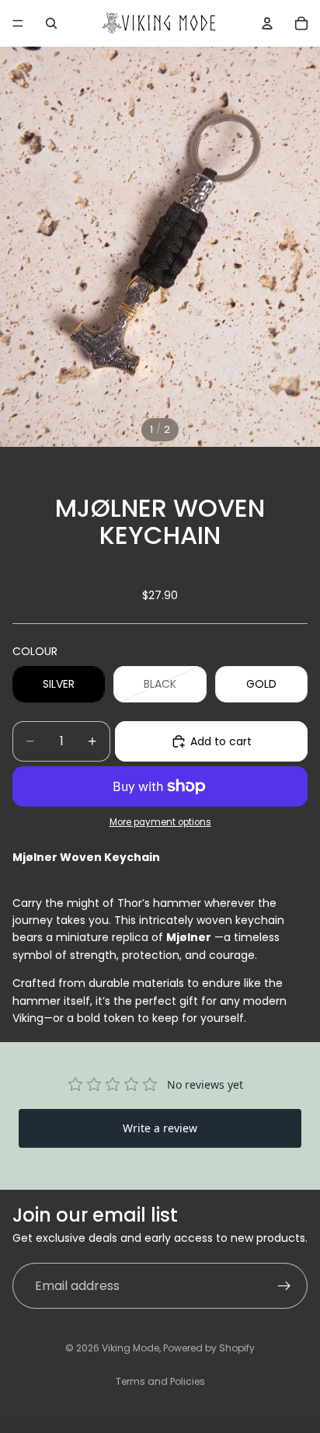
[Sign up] (284, 1286)
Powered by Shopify (209, 1348)
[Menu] (18, 23)
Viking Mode (130, 1348)
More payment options (160, 822)
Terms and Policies (160, 1381)
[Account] (267, 23)
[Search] (51, 23)
